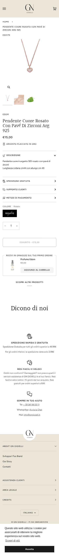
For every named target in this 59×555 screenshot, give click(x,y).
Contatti (7, 466)
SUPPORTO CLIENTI (16, 189)
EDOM (6, 114)
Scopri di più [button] (12, 540)
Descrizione (13, 155)
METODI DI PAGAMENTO (19, 198)
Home (6, 22)
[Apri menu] (7, 8)
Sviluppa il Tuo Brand (12, 456)
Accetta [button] (29, 549)
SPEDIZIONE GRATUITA (18, 181)
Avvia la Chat (36, 410)
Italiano (28, 513)
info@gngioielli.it (32, 415)
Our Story (7, 461)
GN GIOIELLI (20, 522)
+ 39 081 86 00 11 (31, 404)
